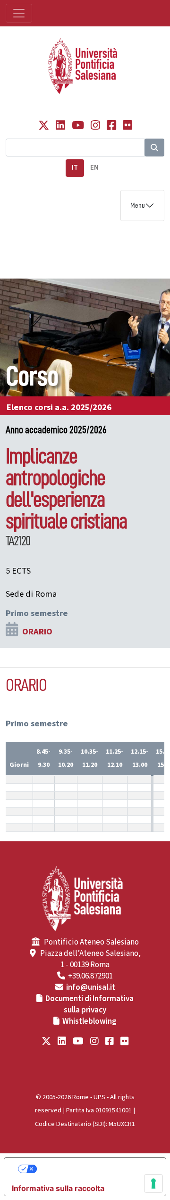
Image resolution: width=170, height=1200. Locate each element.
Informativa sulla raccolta (58, 1188)
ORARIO (37, 631)
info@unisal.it (90, 987)
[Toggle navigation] (19, 13)
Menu (137, 205)
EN (94, 168)
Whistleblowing (89, 1021)
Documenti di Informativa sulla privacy (89, 1004)
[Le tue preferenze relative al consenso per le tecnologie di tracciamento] (153, 1183)
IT (75, 168)
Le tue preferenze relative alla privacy (94, 1168)
